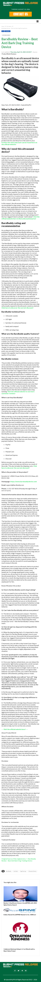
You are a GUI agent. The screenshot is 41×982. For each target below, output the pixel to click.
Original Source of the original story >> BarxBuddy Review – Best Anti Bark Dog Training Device (18, 860)
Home (2, 26)
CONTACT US (20, 14)
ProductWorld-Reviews (9, 54)
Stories (10, 26)
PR (7, 26)
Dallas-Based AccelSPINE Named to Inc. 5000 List (20, 914)
